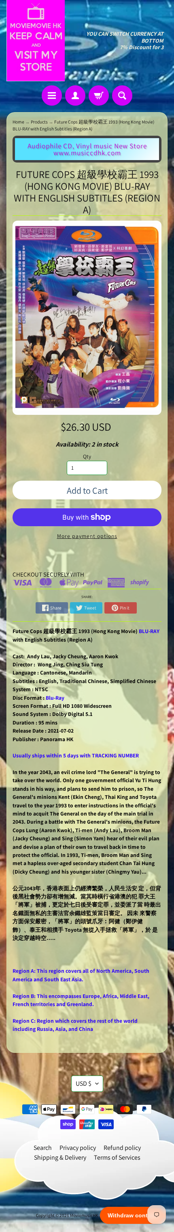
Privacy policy (77, 1147)
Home (18, 122)
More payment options (87, 536)
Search (43, 1147)
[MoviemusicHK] (35, 40)
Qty (87, 456)
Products (39, 122)
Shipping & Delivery (60, 1157)
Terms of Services (117, 1157)
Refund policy (122, 1147)
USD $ (83, 1083)
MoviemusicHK (84, 1215)
